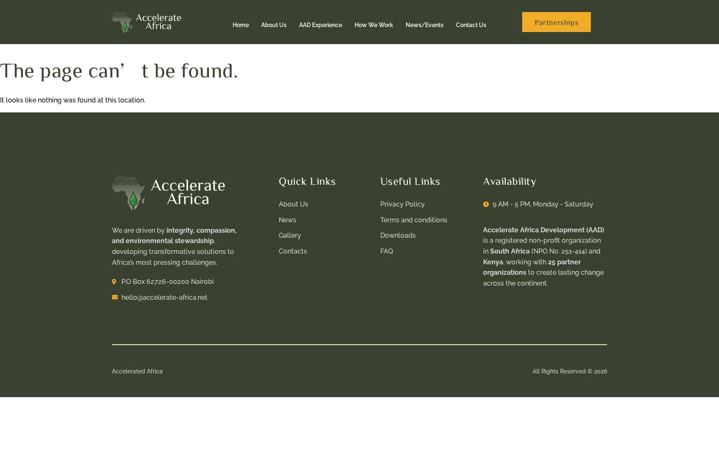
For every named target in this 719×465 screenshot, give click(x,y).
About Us (274, 25)
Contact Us (471, 25)
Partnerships (556, 22)
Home (241, 25)
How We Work (374, 25)
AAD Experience (320, 25)
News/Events (425, 25)
